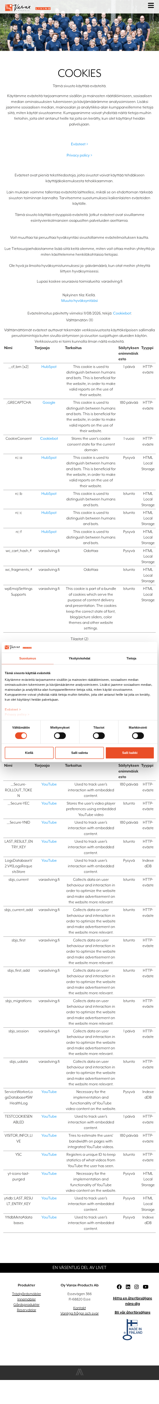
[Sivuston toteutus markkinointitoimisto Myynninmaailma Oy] (80, 1374)
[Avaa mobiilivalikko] (151, 6)
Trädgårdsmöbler (26, 1294)
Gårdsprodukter (26, 1305)
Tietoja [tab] (131, 658)
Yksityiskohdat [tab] (79, 658)
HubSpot (49, 366)
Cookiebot (122, 313)
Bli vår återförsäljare (133, 1312)
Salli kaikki (129, 752)
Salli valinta (79, 752)
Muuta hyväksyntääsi (79, 300)
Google (49, 402)
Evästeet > (13, 709)
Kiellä (29, 752)
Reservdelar (26, 1310)
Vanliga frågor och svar (79, 1313)
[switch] (60, 735)
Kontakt (79, 1308)
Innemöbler (26, 1299)
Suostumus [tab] (27, 658)
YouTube (49, 784)
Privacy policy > (17, 714)
